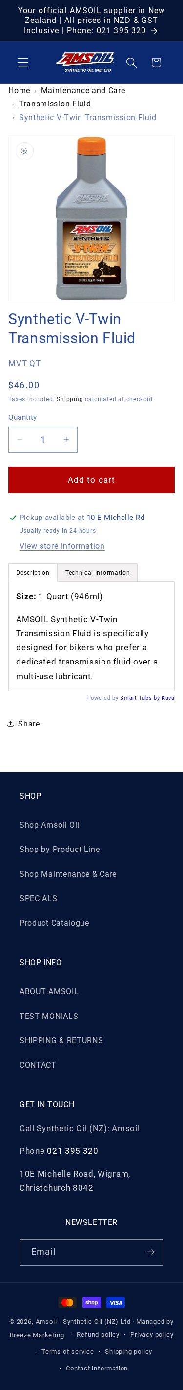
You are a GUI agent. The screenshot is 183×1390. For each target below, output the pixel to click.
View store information (62, 546)
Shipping (70, 399)
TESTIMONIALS (49, 1016)
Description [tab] (33, 572)
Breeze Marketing (37, 1334)
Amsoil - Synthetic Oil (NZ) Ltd (83, 1321)
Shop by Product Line (60, 849)
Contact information (97, 1368)
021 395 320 (73, 1151)
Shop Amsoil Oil (50, 825)
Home (19, 90)
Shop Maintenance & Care (68, 874)
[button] (22, 62)
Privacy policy (151, 1334)
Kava (168, 698)
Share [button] (29, 723)
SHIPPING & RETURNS (61, 1040)
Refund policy (98, 1334)
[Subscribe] (150, 1252)
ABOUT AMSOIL (49, 991)
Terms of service (67, 1351)
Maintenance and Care (83, 90)
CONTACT (38, 1065)
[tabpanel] (91, 636)
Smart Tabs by (141, 698)
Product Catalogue (54, 923)
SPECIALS (39, 898)
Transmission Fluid (55, 103)
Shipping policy (128, 1351)
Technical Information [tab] (97, 572)
